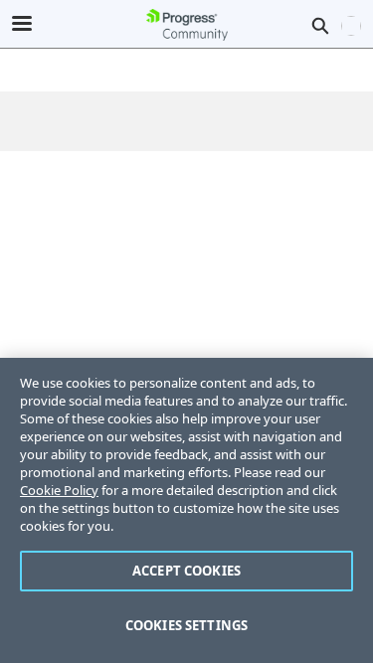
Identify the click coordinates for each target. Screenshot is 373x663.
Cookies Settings (186, 625)
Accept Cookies (186, 571)
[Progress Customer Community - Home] (187, 25)
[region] (186, 510)
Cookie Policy (59, 490)
